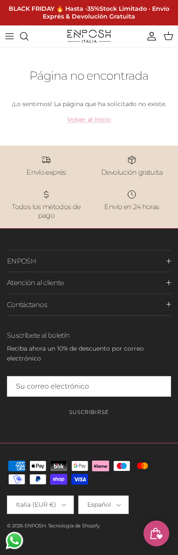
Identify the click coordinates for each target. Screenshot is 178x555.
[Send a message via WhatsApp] (14, 540)
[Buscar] (28, 36)
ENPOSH (35, 526)
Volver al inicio (89, 119)
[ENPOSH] (89, 36)
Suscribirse (89, 412)
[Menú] (9, 36)
